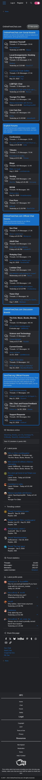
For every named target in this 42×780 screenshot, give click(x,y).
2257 (21, 727)
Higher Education (16, 360)
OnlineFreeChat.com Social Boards (19, 32)
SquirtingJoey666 (29, 105)
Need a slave (14, 193)
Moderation (21, 748)
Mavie (29, 275)
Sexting (13, 176)
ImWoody (7, 437)
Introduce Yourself (17, 42)
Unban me (13, 409)
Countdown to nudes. (17, 156)
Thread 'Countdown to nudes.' (19, 511)
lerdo (25, 145)
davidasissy (12, 610)
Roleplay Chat (16, 255)
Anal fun (12, 182)
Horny (12, 116)
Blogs (12, 163)
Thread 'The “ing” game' (16, 546)
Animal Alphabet (15, 339)
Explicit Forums (11, 126)
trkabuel (23, 422)
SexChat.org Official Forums (16, 375)
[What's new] (26, 3)
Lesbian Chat (15, 268)
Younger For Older (17, 97)
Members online (13, 430)
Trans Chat (14, 294)
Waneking (7, 435)
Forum (21, 709)
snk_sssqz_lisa (25, 619)
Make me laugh (15, 169)
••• (37, 588)
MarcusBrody (12, 593)
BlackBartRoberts (26, 368)
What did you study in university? (21, 366)
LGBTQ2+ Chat (16, 84)
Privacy (21, 734)
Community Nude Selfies (19, 71)
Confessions (15, 137)
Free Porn (14, 200)
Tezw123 (15, 437)
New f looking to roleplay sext (20, 260)
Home (21, 701)
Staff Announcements (18, 390)
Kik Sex (7, 655)
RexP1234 (30, 208)
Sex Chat (13, 228)
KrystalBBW (24, 581)
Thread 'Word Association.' (17, 538)
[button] (4, 3)
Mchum (28, 92)
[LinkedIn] (19, 639)
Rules (21, 752)
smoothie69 (31, 118)
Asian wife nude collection (19, 247)
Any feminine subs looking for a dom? (23, 273)
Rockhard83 (24, 262)
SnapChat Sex (9, 653)
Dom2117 (29, 65)
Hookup (12, 63)
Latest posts (12, 448)
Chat (21, 705)
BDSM (12, 187)
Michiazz (23, 302)
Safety (21, 712)
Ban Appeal (21, 745)
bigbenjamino (12, 581)
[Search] (31, 3)
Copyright (21, 723)
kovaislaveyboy (25, 195)
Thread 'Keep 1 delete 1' (16, 529)
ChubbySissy (31, 289)
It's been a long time (17, 76)
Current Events (16, 347)
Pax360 (26, 341)
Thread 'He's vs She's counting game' (22, 520)
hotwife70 (27, 249)
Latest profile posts (14, 577)
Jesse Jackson (15, 352)
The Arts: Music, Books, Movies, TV (20, 457)
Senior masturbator (16, 234)
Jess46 (22, 593)
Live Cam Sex (15, 110)
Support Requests (17, 415)
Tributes (13, 150)
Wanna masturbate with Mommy (21, 103)
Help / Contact (21, 755)
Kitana (28, 50)
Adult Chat (14, 241)
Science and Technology (20, 333)
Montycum (27, 236)
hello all (12, 206)
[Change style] (36, 3)
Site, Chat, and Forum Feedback (23, 404)
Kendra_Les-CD (17, 435)
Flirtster (26, 158)
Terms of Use (21, 730)
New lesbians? (15, 48)
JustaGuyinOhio (24, 437)
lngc (22, 79)
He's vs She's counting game (20, 326)
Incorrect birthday (16, 420)
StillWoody (24, 328)
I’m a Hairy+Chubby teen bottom (21, 286)
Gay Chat (13, 281)
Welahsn (35, 570)
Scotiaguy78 (28, 435)
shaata (30, 409)
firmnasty (33, 182)
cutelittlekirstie (25, 171)
